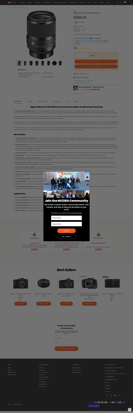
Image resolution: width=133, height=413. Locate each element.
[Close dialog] (88, 173)
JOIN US (66, 231)
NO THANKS (66, 236)
